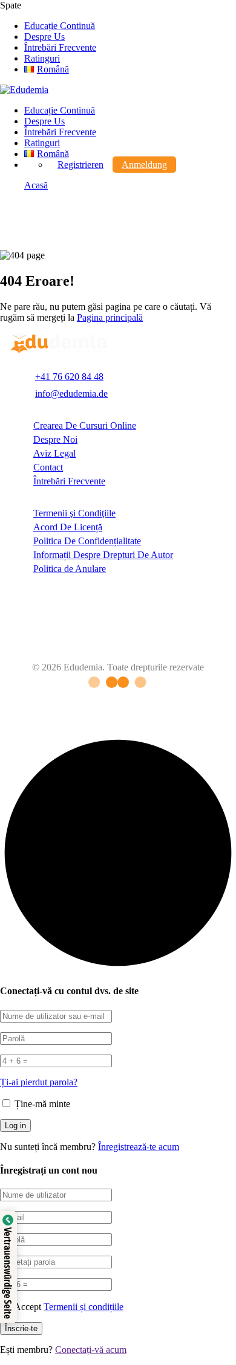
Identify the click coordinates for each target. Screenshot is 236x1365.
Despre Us (44, 36)
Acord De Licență (67, 527)
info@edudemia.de (71, 393)
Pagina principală (110, 317)
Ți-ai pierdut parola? (38, 1082)
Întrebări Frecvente (60, 47)
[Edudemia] (58, 350)
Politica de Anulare (69, 569)
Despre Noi (55, 439)
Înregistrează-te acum (138, 1147)
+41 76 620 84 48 (69, 376)
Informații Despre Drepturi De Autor (103, 555)
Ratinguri (42, 58)
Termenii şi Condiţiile (74, 513)
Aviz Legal (54, 453)
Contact (48, 467)
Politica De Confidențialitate (87, 541)
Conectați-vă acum (90, 1349)
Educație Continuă (59, 26)
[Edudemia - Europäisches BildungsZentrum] (24, 90)
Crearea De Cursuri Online (84, 425)
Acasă (36, 185)
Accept (68, 1307)
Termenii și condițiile (83, 1307)
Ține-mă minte (41, 1104)
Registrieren (80, 164)
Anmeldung (144, 164)
